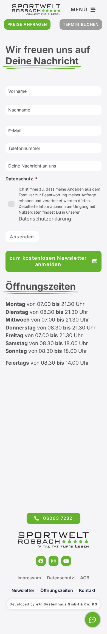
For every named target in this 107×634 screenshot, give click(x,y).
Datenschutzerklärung (45, 219)
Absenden (22, 236)
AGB (84, 577)
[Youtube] (66, 561)
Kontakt (87, 590)
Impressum (29, 577)
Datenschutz (60, 577)
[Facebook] (41, 561)
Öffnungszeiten (56, 590)
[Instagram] (53, 561)
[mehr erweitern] (92, 619)
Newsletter (23, 590)
